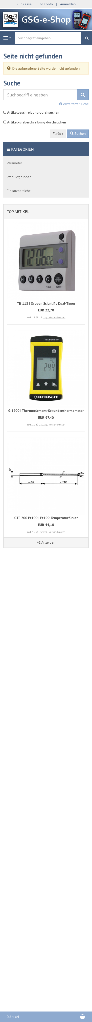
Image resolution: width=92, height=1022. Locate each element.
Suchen (79, 133)
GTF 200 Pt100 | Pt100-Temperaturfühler (46, 517)
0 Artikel (13, 1016)
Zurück (58, 133)
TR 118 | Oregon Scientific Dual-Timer (46, 303)
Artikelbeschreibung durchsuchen (33, 112)
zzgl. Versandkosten (54, 317)
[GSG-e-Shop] (46, 19)
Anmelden (68, 4)
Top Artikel (18, 211)
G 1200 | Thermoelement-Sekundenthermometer (46, 410)
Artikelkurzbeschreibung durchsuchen (36, 122)
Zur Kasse (24, 4)
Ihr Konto (46, 4)
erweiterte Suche (75, 104)
